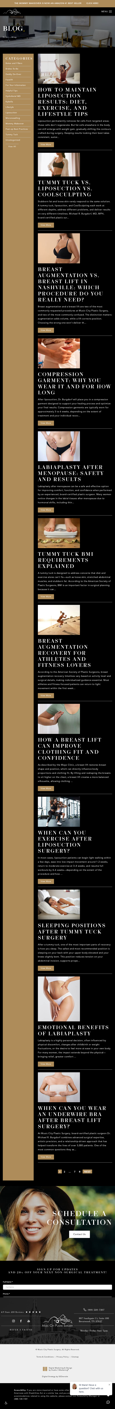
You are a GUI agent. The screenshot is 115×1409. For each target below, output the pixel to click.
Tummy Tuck (12, 134)
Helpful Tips (12, 91)
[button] (6, 1403)
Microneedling (13, 118)
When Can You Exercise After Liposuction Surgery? (65, 841)
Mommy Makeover (15, 123)
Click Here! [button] (92, 3)
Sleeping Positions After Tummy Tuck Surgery (72, 931)
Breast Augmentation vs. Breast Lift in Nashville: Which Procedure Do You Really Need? (71, 284)
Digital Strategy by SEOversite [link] (55, 1376)
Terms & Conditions (45, 1357)
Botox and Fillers (14, 63)
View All (12, 146)
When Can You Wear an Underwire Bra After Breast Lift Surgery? (72, 1117)
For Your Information (16, 85)
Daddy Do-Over (13, 74)
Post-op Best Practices (17, 129)
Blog (14, 37)
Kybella (9, 101)
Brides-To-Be (12, 69)
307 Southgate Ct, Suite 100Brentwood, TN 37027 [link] (94, 1320)
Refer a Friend (21, 1330)
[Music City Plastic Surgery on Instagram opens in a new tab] (13, 1321)
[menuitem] (13, 1321)
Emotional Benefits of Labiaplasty (73, 1030)
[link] (21, 1312)
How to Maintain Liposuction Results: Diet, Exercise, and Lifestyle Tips (67, 101)
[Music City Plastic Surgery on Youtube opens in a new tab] (28, 1321)
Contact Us (79, 1234)
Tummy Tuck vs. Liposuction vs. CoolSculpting (65, 188)
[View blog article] (59, 69)
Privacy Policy (63, 1357)
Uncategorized (13, 140)
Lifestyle (10, 107)
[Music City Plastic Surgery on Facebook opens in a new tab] (21, 1321)
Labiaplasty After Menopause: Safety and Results (71, 473)
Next (87, 1171)
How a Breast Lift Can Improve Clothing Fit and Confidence (70, 748)
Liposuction (11, 112)
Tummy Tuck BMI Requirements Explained (66, 560)
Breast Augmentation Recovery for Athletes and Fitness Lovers (64, 652)
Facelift (9, 80)
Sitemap (75, 1357)
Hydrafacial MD (13, 96)
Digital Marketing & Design (60, 1370)
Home (6, 37)
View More (46, 144)
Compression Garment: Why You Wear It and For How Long (75, 383)
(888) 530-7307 (21, 1399)
